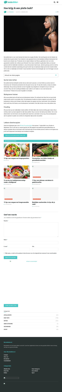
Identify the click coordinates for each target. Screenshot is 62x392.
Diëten (6, 320)
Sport (5, 329)
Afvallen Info (25, 11)
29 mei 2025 (6, 160)
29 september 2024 (36, 184)
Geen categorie (8, 323)
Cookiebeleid (7, 360)
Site (33, 246)
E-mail (6, 246)
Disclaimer (6, 358)
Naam (6, 239)
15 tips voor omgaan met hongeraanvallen (16, 202)
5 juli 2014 (18, 11)
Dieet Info (6, 318)
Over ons (6, 356)
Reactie (6, 220)
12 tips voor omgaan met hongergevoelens (16, 158)
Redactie (11, 11)
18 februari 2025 (7, 184)
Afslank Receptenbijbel (26, 125)
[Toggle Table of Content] (56, 75)
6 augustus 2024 (36, 206)
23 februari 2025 (36, 162)
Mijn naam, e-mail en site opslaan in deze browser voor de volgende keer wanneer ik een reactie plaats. (31, 253)
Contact (6, 354)
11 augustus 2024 (7, 204)
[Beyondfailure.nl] (11, 378)
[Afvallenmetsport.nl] (4, 383)
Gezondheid (7, 326)
